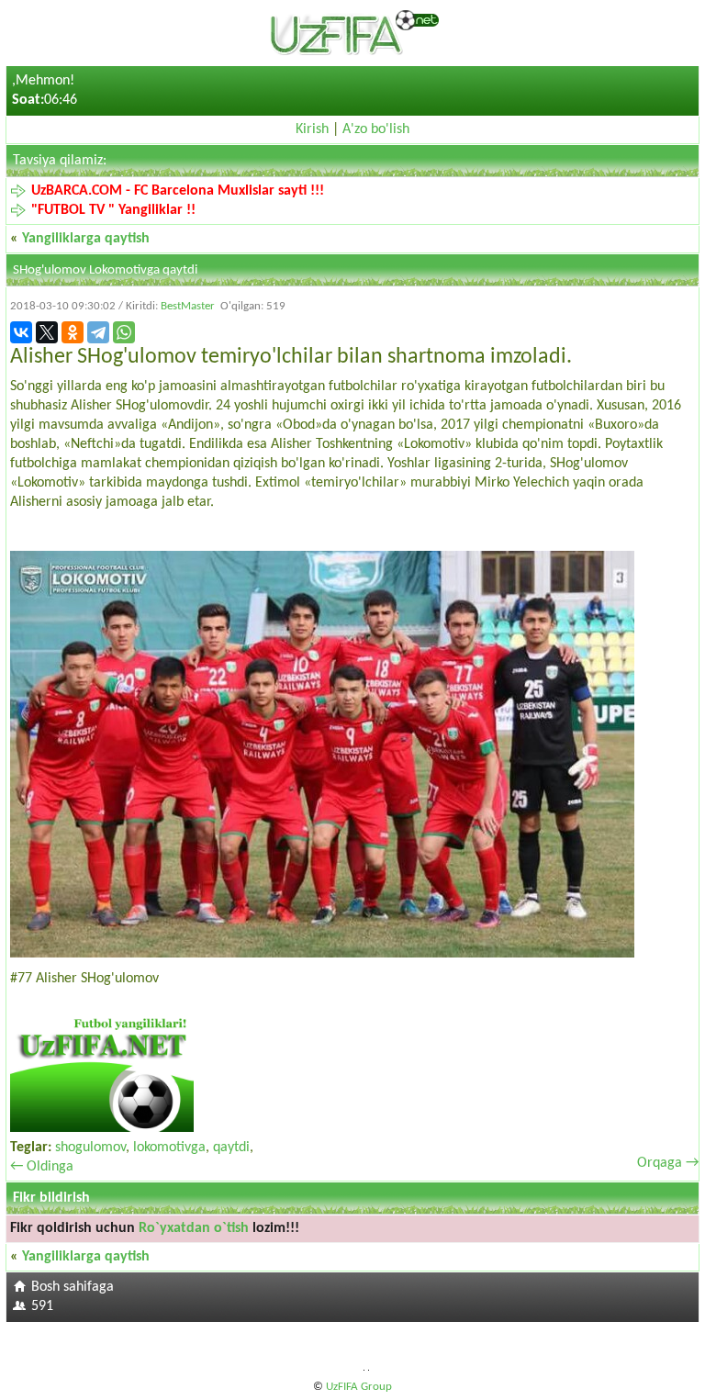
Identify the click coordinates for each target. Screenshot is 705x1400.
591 (42, 1306)
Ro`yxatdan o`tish (194, 1228)
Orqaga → (668, 1163)
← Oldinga (41, 1166)
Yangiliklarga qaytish (86, 238)
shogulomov (90, 1147)
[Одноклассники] (73, 332)
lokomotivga (169, 1147)
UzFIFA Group (359, 1387)
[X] (47, 332)
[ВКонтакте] (21, 332)
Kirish (312, 129)
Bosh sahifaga (72, 1287)
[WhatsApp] (124, 332)
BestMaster (188, 306)
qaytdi (231, 1147)
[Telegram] (98, 332)
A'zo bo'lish (375, 129)
